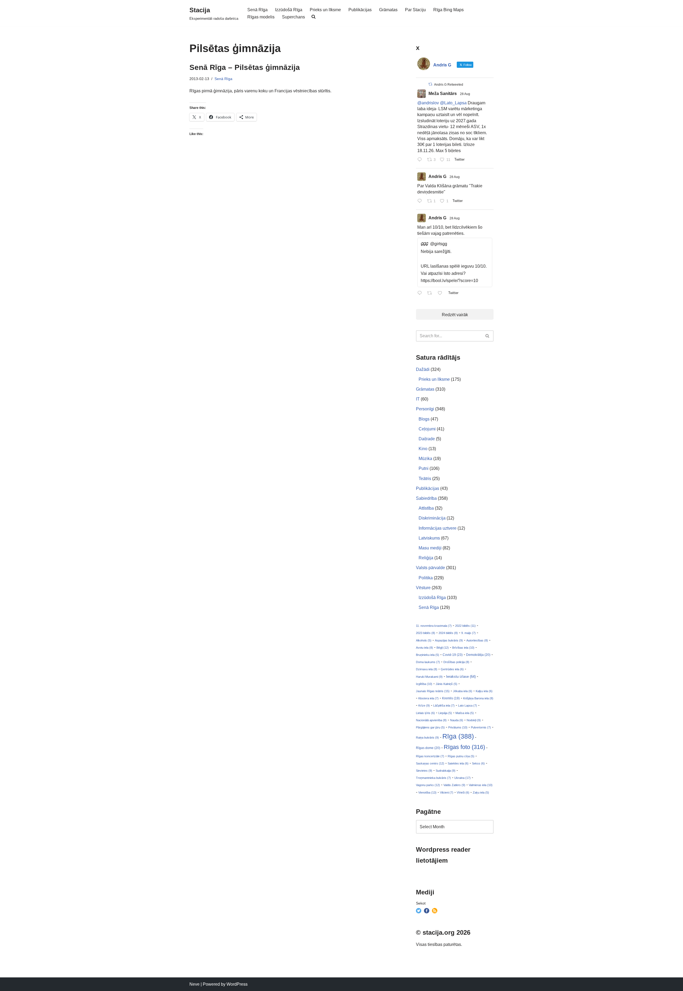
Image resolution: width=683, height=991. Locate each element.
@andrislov (428, 103)
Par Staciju (415, 9)
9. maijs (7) (468, 633)
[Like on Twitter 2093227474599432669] (441, 293)
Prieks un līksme (325, 9)
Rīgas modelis (261, 17)
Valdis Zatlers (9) (454, 785)
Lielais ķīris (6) (425, 713)
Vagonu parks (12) (428, 785)
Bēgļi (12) (442, 647)
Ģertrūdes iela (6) (452, 669)
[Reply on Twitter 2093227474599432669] (421, 293)
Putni (423, 468)
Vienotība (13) (427, 792)
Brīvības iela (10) (463, 647)
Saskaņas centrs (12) (430, 763)
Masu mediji (430, 548)
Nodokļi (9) (474, 720)
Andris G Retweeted (448, 84)
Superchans (293, 17)
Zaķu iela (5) (481, 792)
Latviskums (429, 538)
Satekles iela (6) (458, 763)
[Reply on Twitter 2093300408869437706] (421, 160)
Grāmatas (388, 9)
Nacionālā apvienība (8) (431, 720)
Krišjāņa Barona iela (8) (478, 698)
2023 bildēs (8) (425, 633)
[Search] (488, 336)
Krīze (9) (424, 705)
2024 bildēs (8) (448, 633)
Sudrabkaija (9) (445, 770)
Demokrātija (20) (478, 654)
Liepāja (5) (445, 713)
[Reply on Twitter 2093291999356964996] (421, 201)
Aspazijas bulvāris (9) (449, 640)
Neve (194, 984)
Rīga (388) (458, 736)
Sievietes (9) (424, 770)
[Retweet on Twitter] (430, 84)
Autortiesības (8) (477, 640)
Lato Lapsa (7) (467, 705)
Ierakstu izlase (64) (461, 677)
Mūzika (425, 458)
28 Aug (465, 94)
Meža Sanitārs (442, 93)
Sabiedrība (426, 498)
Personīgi (425, 409)
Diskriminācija (432, 518)
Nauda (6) (456, 720)
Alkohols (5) (423, 640)
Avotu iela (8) (424, 647)
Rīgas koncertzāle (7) (430, 756)
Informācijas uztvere (437, 528)
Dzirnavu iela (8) (426, 669)
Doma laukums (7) (428, 662)
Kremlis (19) (451, 698)
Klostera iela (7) (428, 698)
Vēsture (423, 587)
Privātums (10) (457, 727)
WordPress (237, 984)
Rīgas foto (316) (464, 747)
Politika (426, 578)
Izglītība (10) (424, 683)
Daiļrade (427, 439)
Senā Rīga (257, 9)
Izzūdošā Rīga (288, 9)
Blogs (424, 419)
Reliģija (426, 558)
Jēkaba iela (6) (462, 691)
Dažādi (423, 369)
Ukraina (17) (462, 777)
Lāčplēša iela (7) (444, 705)
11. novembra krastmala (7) (434, 625)
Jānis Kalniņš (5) (446, 683)
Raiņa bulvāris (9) (427, 737)
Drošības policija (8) (456, 662)
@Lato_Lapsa (453, 103)
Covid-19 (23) (453, 654)
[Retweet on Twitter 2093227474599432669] (431, 293)
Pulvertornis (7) (481, 727)
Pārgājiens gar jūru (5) (430, 727)
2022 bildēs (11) (465, 625)
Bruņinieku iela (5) (427, 654)
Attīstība (426, 508)
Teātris (425, 478)
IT (418, 399)
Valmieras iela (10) (481, 785)
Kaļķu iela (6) (484, 691)
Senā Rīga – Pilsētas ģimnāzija (244, 67)
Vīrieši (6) (463, 792)
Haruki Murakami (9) (429, 676)
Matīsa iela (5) (464, 713)
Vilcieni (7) (446, 792)
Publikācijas (360, 9)
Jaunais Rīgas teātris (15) (433, 691)
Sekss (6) (478, 763)
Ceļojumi (427, 429)
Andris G (437, 176)
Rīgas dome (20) (428, 748)
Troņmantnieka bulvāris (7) (433, 777)
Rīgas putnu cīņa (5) (461, 756)
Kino (423, 448)
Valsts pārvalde (430, 567)
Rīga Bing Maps (448, 9)
